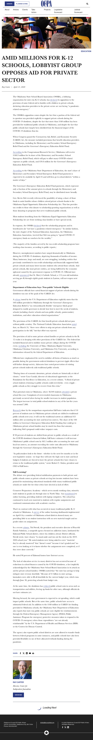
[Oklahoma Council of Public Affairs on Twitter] (65, 727)
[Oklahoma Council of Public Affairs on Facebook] (63, 727)
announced (24, 275)
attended (65, 391)
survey (36, 512)
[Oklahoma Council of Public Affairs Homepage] (46, 3)
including (22, 345)
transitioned (70, 493)
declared (53, 99)
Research (17, 410)
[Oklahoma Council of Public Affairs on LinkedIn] (68, 727)
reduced (46, 586)
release (18, 299)
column (26, 527)
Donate (9, 4)
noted (74, 324)
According (17, 152)
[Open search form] (87, 3)
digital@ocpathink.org (47, 722)
